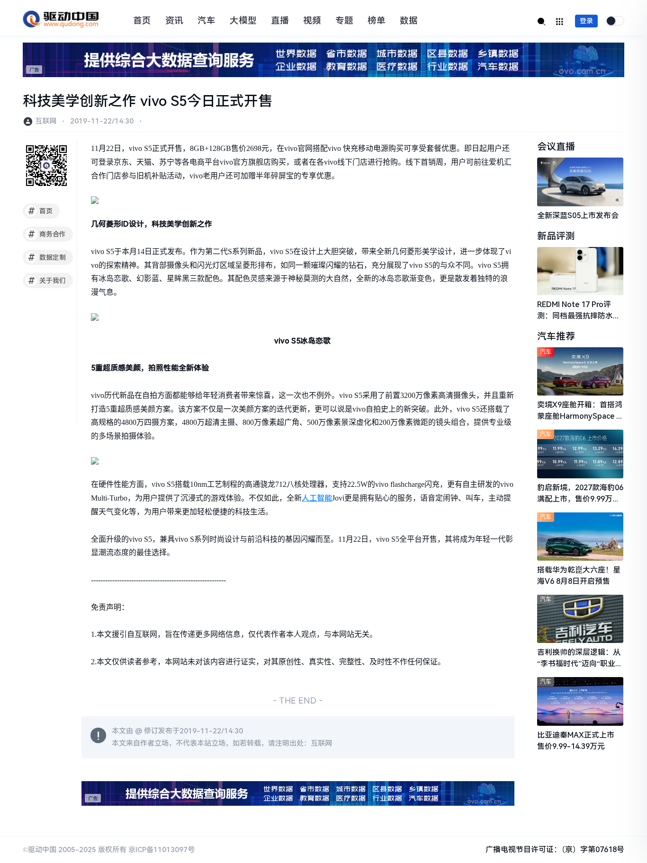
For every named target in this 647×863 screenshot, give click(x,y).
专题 (344, 21)
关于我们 (47, 280)
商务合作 (47, 234)
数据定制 (47, 257)
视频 (312, 21)
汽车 (207, 21)
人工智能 (317, 497)
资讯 (174, 21)
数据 (409, 21)
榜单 (377, 21)
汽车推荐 (556, 336)
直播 (280, 21)
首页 (142, 21)
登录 (586, 21)
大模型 (243, 21)
